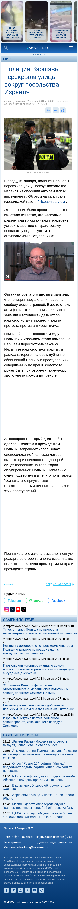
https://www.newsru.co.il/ (22, 626)
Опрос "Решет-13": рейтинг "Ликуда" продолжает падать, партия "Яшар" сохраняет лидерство (37, 767)
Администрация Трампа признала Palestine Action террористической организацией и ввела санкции (40, 754)
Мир (7, 59)
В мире (8, 584)
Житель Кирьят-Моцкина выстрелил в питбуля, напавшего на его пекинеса (35, 743)
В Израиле (48, 638)
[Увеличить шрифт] (56, 110)
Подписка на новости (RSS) (54, 837)
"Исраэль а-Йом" (52, 202)
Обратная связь (23, 837)
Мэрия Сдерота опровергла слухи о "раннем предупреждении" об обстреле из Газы (38, 805)
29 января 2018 (63, 626)
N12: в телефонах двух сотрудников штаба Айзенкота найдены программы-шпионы (39, 778)
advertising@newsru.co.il (32, 847)
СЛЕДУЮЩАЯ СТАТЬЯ (58, 584)
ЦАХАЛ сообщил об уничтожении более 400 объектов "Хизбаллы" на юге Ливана (37, 815)
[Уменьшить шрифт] (48, 110)
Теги (7, 837)
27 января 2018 (63, 714)
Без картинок (12, 842)
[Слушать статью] (67, 110)
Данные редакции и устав (54, 842)
